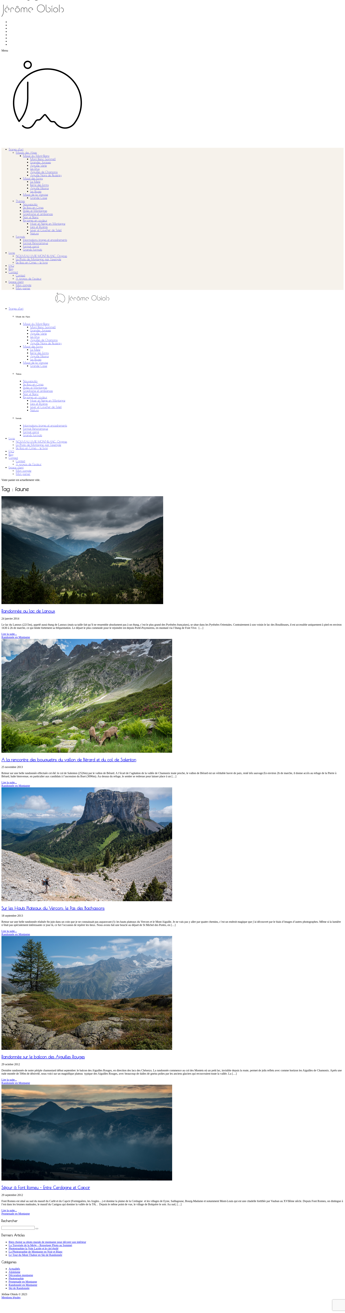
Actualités (14, 1268)
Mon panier (23, 288)
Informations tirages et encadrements (45, 239)
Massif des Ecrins (33, 178)
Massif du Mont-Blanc (36, 155)
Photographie (16, 1278)
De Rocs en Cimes (33, 207)
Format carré (31, 246)
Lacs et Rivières (39, 227)
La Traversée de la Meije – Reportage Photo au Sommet (40, 1245)
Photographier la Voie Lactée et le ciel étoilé (33, 1248)
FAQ (11, 265)
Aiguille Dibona (39, 188)
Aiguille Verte (38, 165)
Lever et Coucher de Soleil (46, 230)
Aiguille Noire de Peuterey (46, 175)
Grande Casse (38, 197)
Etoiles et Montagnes (35, 210)
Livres (12, 252)
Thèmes (20, 201)
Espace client (16, 281)
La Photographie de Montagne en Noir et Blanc (36, 1251)
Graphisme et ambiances (38, 214)
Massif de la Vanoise (35, 194)
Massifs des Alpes (26, 152)
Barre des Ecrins (39, 185)
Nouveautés (30, 204)
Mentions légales (10, 1297)
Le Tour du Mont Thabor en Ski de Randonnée (35, 1254)
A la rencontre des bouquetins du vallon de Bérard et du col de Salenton (68, 759)
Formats (20, 236)
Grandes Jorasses (40, 162)
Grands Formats (32, 249)
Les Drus (35, 168)
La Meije (35, 181)
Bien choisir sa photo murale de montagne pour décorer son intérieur (47, 1242)
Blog (11, 269)
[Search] (36, 1228)
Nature (34, 233)
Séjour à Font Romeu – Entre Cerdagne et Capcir (45, 1187)
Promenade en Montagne (15, 1213)
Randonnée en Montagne (15, 637)
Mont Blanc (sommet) (43, 159)
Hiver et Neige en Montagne (47, 223)
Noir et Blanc (30, 217)
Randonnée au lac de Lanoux (28, 610)
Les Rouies (35, 191)
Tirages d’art (16, 149)
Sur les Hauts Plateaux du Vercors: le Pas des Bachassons (53, 908)
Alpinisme (14, 1272)
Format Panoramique (35, 243)
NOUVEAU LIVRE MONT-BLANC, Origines (41, 256)
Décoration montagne (21, 1275)
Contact (13, 272)
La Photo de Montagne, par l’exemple (38, 259)
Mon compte (23, 285)
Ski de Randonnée (19, 1288)
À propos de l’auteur (29, 278)
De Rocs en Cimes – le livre (32, 262)
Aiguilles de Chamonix (44, 172)
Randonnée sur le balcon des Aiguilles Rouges (43, 1056)
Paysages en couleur (35, 220)
